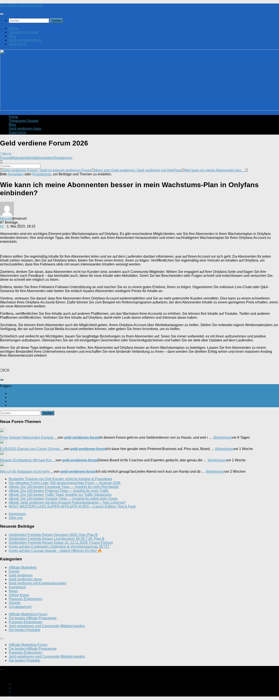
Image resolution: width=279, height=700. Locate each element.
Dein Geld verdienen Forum (21, 5)
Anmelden (45, 158)
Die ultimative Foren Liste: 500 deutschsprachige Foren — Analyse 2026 (65, 483)
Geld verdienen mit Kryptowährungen (37, 583)
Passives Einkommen (25, 599)
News (13, 591)
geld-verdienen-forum (82, 437)
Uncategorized (20, 607)
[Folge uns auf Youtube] (10, 393)
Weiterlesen (222, 437)
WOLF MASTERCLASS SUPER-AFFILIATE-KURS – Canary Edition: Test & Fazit (72, 506)
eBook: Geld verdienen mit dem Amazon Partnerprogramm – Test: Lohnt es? (67, 502)
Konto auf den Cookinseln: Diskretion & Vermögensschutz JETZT (59, 546)
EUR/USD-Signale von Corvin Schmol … (32, 449)
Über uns (16, 518)
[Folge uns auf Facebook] (10, 401)
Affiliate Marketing (22, 567)
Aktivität (31, 158)
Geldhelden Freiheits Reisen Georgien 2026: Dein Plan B (53, 535)
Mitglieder (17, 158)
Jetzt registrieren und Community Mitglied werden (47, 626)
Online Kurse (19, 595)
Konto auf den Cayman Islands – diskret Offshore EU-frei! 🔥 (55, 551)
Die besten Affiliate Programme (33, 618)
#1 (2, 226)
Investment (17, 587)
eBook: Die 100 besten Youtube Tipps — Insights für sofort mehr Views (63, 498)
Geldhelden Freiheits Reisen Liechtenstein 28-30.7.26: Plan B (56, 539)
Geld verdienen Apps (25, 40)
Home (13, 28)
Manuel (6, 218)
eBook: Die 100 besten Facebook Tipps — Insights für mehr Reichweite (64, 487)
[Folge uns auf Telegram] (10, 405)
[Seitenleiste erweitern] (1, 379)
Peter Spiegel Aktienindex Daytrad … (29, 437)
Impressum (17, 514)
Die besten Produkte (24, 630)
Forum (5, 158)
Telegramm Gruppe (23, 32)
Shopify (14, 603)
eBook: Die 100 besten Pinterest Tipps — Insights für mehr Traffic (59, 491)
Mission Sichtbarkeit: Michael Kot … (28, 460)
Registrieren (62, 158)
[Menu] (1, 14)
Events (14, 571)
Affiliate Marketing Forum (28, 614)
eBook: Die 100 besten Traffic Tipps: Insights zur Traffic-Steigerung (60, 494)
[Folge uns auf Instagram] (10, 397)
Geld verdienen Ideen (25, 579)
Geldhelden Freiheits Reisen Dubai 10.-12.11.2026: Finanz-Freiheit (61, 542)
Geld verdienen (20, 575)
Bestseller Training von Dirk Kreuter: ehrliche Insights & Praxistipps (60, 479)
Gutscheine (17, 44)
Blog (12, 36)
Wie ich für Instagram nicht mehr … (27, 471)
